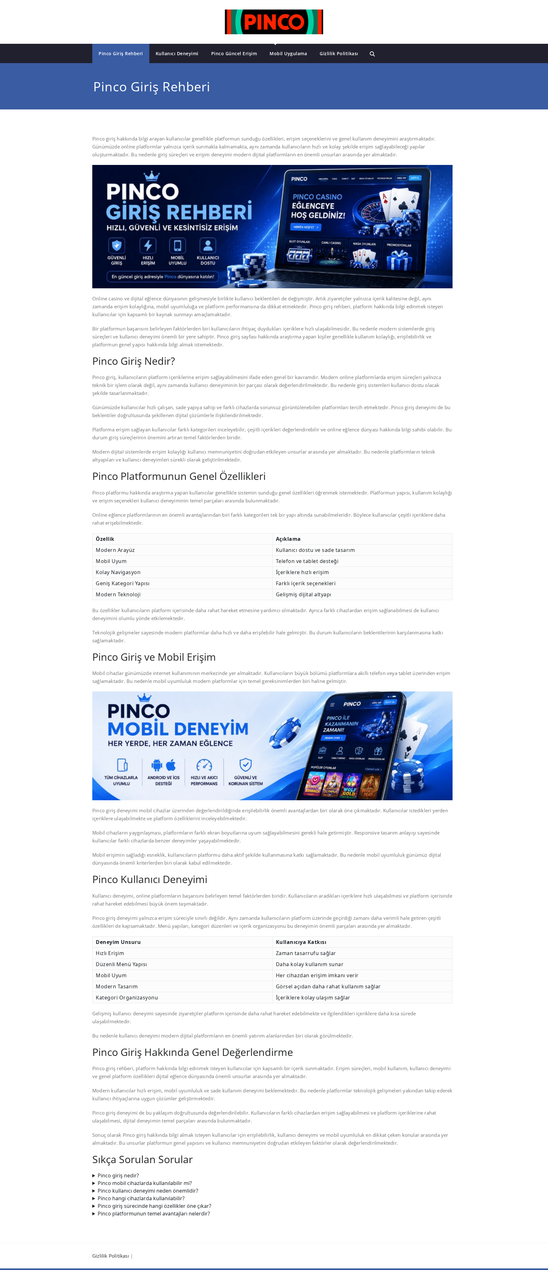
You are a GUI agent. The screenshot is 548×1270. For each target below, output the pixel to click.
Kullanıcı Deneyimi (177, 53)
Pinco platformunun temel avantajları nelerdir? (154, 1213)
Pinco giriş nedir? (118, 1175)
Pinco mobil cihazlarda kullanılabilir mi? (145, 1183)
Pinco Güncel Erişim (234, 53)
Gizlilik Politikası (339, 53)
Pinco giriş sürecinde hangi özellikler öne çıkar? (154, 1205)
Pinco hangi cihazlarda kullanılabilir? (141, 1198)
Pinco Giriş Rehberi (121, 53)
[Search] (372, 53)
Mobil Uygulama (288, 53)
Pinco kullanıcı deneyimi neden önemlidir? (148, 1190)
